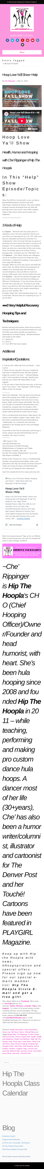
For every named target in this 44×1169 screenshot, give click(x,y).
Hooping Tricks (7, 1046)
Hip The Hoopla (6, 1156)
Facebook (25, 1001)
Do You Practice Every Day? (12, 1146)
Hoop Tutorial (15, 1044)
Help (32, 1039)
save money (6, 1053)
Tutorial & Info (25, 1053)
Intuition (5, 1048)
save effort (37, 1051)
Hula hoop (18, 1046)
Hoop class (17, 1041)
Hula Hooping (28, 1046)
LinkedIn (27, 1006)
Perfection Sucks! (8, 1136)
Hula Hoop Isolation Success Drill (14, 1149)
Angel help (12, 1034)
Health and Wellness (22, 1039)
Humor (21, 1032)
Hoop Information (30, 1029)
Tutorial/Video (30, 1032)
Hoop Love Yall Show (10, 1032)
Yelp (34, 1006)
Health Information (16, 1029)
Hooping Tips (33, 1044)
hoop (10, 1041)
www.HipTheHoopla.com (15, 1018)
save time (15, 1053)
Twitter (12, 1006)
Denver (18, 1037)
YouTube (8, 1003)
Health (33, 1037)
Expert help (26, 1037)
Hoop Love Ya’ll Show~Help (20, 75)
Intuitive (12, 1048)
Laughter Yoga (21, 1048)
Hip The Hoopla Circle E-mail (19, 988)
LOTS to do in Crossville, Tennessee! (16, 1143)
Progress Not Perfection (11, 1139)
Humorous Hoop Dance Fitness (21, 1156)
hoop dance (26, 1041)
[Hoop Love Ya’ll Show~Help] (22, 96)
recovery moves (26, 1051)
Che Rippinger (22, 1034)
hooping (24, 1044)
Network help (15, 1051)
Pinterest (19, 1006)
